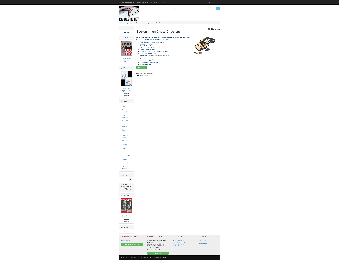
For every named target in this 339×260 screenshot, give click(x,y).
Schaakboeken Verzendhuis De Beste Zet (134, 2)
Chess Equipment (125, 116)
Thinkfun (124, 159)
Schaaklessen (203, 243)
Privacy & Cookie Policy (179, 242)
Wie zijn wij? (202, 240)
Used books (125, 163)
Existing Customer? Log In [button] (132, 244)
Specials (123, 68)
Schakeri (163, 257)
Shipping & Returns (178, 240)
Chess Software (126, 121)
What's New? (124, 38)
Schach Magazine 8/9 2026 (126, 59)
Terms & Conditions (178, 244)
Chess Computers (125, 111)
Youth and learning (125, 136)
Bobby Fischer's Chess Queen (126, 217)
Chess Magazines (125, 125)
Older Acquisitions (125, 167)
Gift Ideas (124, 144)
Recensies (126, 231)
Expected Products (124, 131)
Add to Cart (142, 68)
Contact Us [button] (158, 253)
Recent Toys (126, 155)
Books (123, 106)
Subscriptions (125, 141)
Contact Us (176, 246)
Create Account (125, 240)
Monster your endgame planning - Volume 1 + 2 (126, 90)
